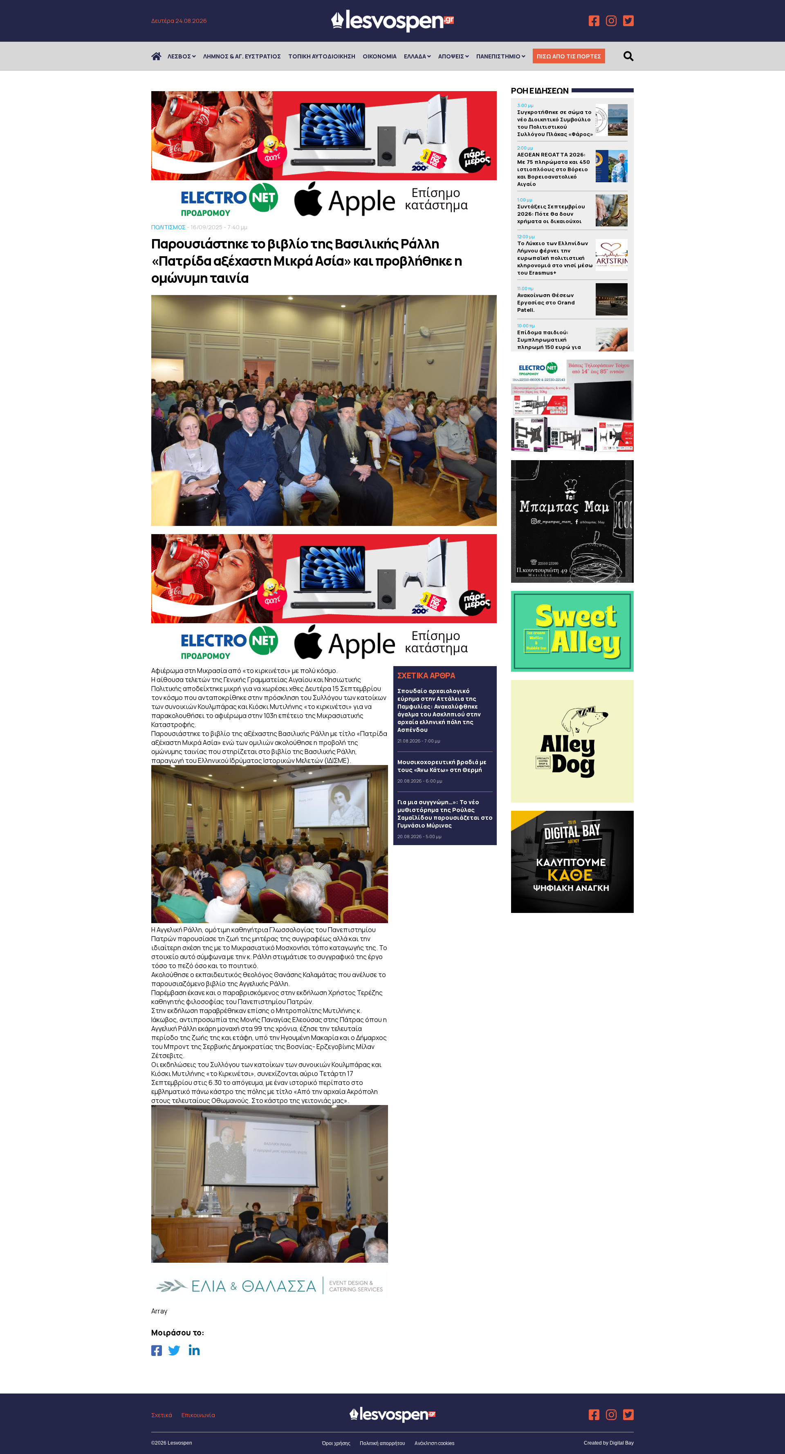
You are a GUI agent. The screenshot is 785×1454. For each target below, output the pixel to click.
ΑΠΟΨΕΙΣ (451, 56)
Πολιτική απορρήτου (382, 1443)
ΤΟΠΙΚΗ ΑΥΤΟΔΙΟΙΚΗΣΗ (321, 56)
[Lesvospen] (392, 29)
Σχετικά (161, 1415)
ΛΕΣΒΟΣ (179, 56)
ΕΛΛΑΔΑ (415, 56)
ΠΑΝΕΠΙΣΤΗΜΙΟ (498, 56)
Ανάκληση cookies (434, 1443)
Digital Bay (622, 1443)
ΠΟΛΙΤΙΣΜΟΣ (168, 227)
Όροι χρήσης (336, 1443)
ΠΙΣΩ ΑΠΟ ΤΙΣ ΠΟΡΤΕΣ (569, 56)
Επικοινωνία (198, 1415)
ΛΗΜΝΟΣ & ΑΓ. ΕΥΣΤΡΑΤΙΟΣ (242, 56)
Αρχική (161, 56)
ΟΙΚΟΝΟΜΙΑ (380, 56)
